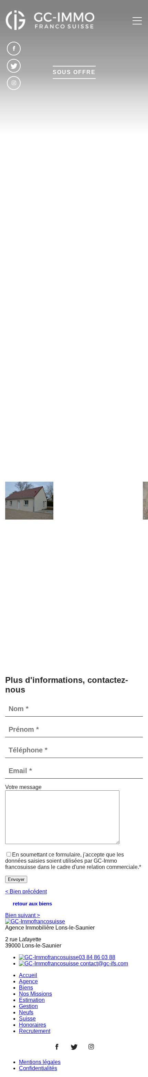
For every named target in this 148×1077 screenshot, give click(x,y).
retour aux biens (32, 903)
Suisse (27, 1019)
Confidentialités (38, 1068)
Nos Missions (35, 994)
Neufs (26, 1012)
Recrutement (34, 1031)
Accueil (28, 975)
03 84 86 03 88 (97, 957)
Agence (28, 981)
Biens (26, 988)
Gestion (28, 1006)
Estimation (32, 1000)
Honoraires (32, 1025)
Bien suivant (22, 915)
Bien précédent (26, 891)
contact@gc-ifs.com (103, 963)
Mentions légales (40, 1062)
